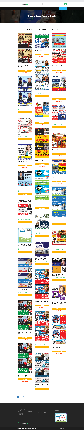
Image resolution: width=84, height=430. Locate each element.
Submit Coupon (62, 8)
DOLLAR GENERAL (22, 190)
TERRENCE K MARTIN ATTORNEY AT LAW (24, 189)
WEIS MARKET (55, 249)
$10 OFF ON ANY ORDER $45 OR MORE (24, 333)
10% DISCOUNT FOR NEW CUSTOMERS (57, 122)
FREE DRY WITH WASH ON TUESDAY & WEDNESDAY (57, 347)
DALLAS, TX (44, 386)
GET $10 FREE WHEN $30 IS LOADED (57, 220)
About (61, 428)
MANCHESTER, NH (62, 277)
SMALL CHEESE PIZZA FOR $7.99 (58, 149)
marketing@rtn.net (21, 417)
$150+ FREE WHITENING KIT (23, 161)
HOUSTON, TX (44, 120)
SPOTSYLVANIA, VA (61, 249)
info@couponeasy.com (22, 416)
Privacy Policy (65, 428)
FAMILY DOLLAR (21, 68)
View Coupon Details (25, 70)
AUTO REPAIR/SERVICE (41, 412)
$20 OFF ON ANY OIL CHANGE (41, 160)
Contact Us (39, 8)
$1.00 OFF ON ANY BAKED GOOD (24, 134)
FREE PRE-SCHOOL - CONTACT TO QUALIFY (24, 290)
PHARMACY (44, 410)
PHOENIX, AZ (61, 221)
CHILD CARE (39, 410)
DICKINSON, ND (27, 219)
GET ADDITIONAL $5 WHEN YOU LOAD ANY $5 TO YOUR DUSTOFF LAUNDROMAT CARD (41, 203)
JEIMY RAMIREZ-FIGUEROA (40, 92)
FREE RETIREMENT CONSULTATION (41, 384)
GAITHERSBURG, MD (56, 96)
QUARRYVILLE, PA (45, 261)
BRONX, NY (61, 124)
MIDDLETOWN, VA (38, 233)
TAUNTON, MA (61, 151)
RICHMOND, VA (28, 376)
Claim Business (29, 8)
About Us (23, 8)
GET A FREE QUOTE (39, 50)
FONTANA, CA (44, 93)
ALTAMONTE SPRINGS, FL (57, 306)
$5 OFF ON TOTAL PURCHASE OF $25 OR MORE (58, 177)
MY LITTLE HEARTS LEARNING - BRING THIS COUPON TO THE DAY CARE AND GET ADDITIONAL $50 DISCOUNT (60, 410)
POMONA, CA (27, 292)
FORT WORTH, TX (44, 161)
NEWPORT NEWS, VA (22, 191)
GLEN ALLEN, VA (28, 335)
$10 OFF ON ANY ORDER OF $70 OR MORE (58, 247)
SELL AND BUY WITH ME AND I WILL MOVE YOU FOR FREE (59, 94)
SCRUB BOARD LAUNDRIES (57, 65)
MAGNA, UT (27, 136)
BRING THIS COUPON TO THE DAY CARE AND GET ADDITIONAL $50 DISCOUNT (24, 245)
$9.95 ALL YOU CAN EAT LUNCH (41, 301)
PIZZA (46, 412)
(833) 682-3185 (20, 414)
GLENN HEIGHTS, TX (22, 249)
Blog (34, 8)
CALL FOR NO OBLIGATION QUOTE (23, 217)
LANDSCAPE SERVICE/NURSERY (42, 409)
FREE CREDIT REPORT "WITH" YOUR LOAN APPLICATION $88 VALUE (59, 303)
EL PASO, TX (44, 302)
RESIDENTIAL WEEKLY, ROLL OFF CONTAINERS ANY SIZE (41, 259)
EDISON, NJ (27, 109)
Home (19, 8)
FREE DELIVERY (38, 118)
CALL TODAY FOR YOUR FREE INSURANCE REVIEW (58, 275)
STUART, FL (27, 68)
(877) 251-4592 (20, 413)
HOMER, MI (44, 51)
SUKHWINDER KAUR (22, 108)
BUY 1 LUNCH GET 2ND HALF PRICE (24, 375)
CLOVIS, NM (44, 205)
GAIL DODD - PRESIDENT (40, 230)
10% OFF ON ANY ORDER (40, 343)
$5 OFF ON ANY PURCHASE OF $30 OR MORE (24, 66)
